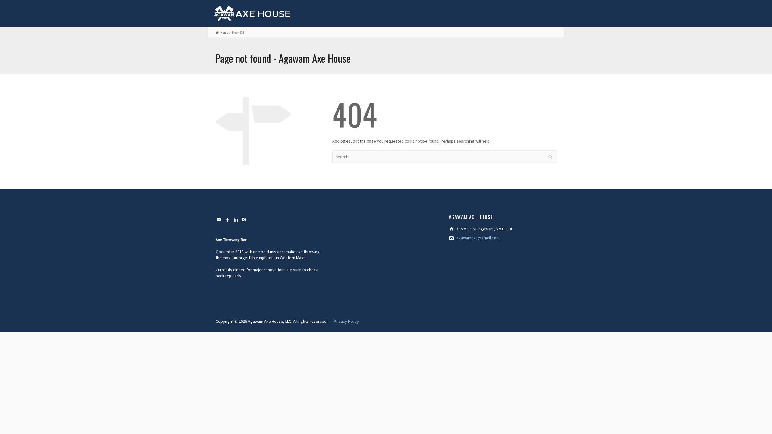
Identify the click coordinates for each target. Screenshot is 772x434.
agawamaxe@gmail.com (478, 238)
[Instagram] (244, 219)
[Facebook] (227, 219)
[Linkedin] (236, 219)
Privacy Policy (346, 321)
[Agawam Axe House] (252, 12)
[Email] (219, 219)
